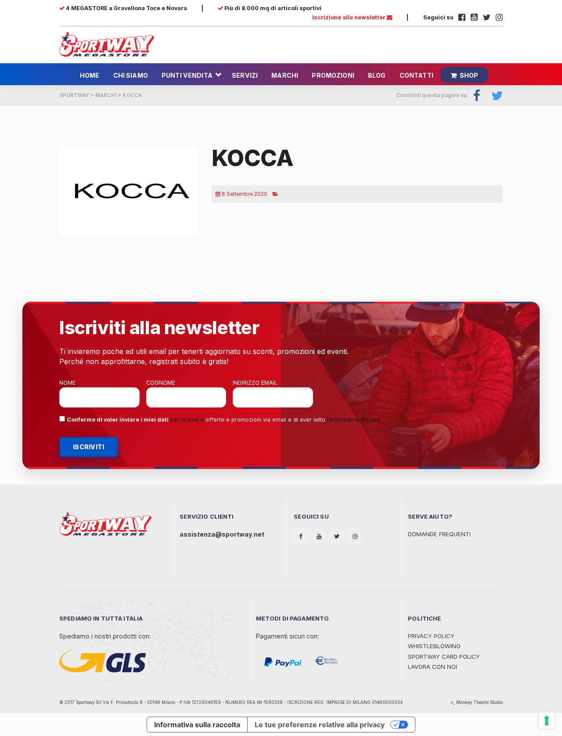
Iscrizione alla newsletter (349, 17)
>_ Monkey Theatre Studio (476, 702)
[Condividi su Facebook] (477, 95)
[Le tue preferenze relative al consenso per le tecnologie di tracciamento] (546, 720)
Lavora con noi (432, 666)
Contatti (416, 75)
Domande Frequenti (439, 534)
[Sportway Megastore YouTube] (474, 17)
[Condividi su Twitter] (494, 95)
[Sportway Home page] (106, 43)
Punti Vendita (187, 75)
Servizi (245, 75)
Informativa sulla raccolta (197, 724)
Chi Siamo (130, 75)
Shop (469, 75)
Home (90, 75)
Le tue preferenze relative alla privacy (320, 724)
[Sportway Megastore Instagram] (499, 17)
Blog (377, 75)
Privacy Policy (431, 635)
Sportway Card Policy (444, 656)
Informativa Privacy (355, 419)
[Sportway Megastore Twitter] (486, 17)
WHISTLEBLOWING (434, 645)
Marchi (284, 75)
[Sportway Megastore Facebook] (461, 17)
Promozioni (333, 75)
